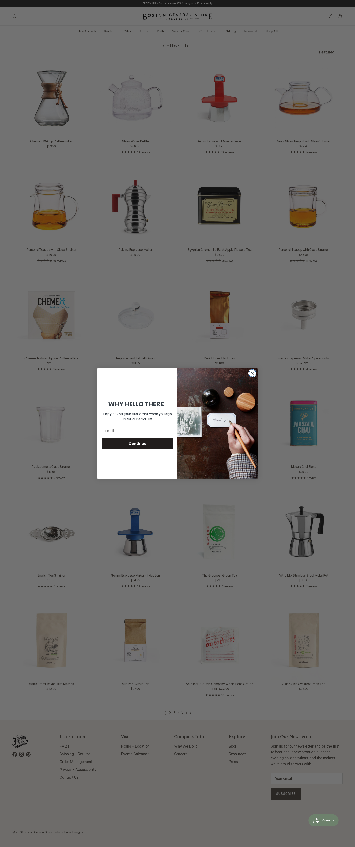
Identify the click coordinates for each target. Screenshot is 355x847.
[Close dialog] (252, 373)
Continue (137, 443)
